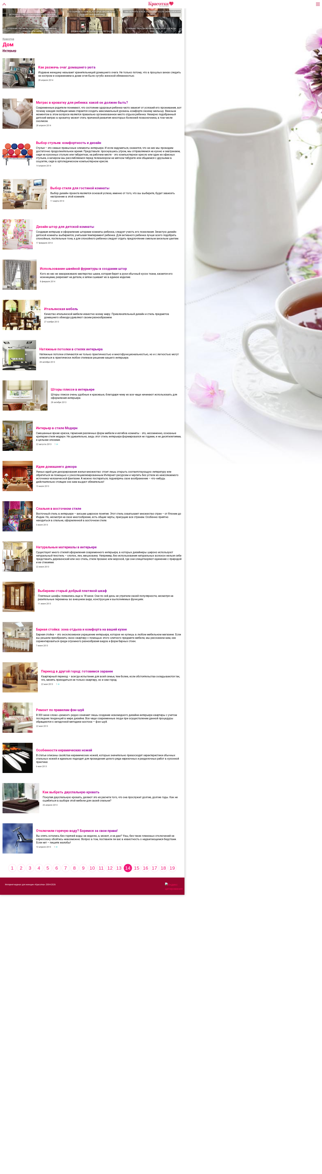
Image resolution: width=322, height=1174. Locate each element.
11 (101, 879)
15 (136, 879)
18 (163, 879)
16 (145, 879)
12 (110, 879)
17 (154, 879)
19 (172, 879)
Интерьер (9, 62)
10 (92, 879)
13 (119, 879)
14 (127, 879)
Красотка (8, 50)
